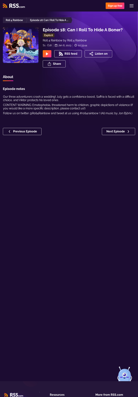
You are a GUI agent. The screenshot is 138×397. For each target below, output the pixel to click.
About (8, 77)
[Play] (47, 53)
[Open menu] (131, 5)
